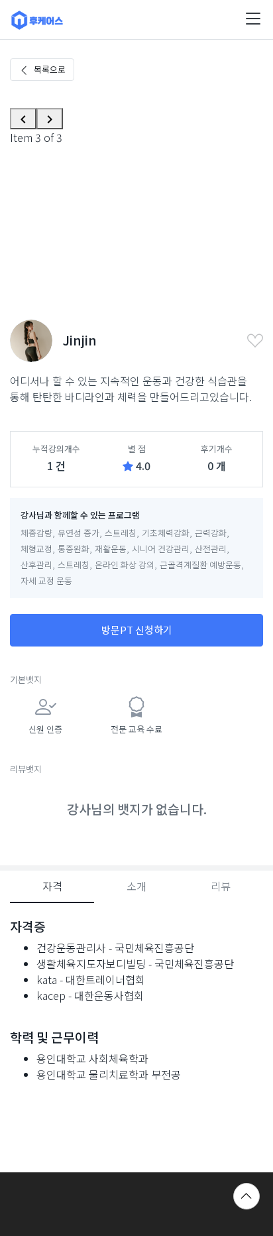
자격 (52, 886)
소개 (136, 886)
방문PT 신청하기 (136, 630)
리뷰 (221, 886)
